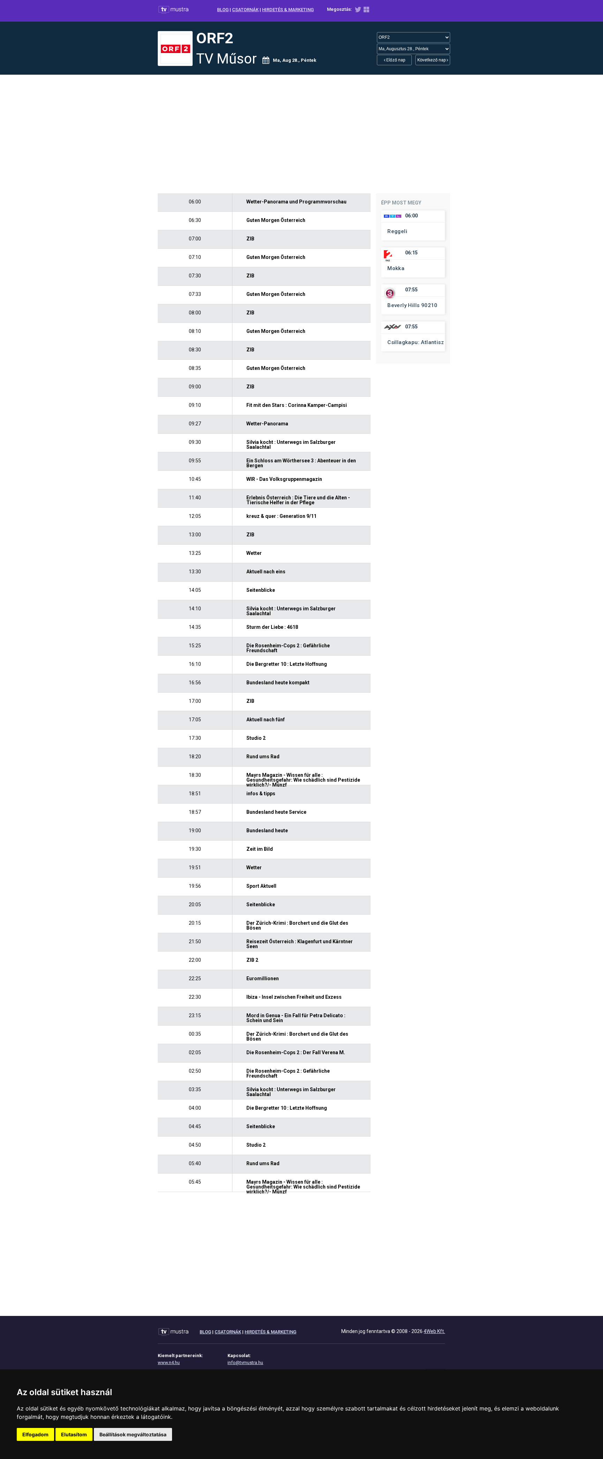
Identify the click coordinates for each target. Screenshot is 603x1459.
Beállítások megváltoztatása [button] (132, 1434)
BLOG (223, 9)
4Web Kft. (434, 1331)
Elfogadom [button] (35, 1434)
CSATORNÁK (245, 9)
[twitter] (358, 11)
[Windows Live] (366, 11)
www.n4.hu (169, 1362)
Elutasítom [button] (74, 1434)
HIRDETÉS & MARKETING (288, 9)
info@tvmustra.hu (245, 1362)
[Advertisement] (301, 134)
